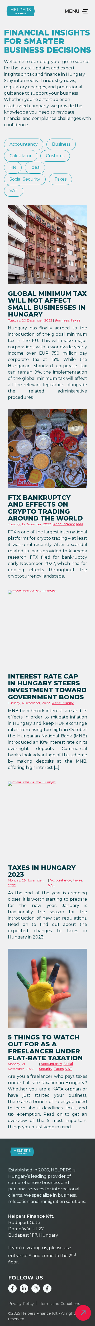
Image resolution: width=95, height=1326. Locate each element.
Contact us (83, 1313)
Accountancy (24, 144)
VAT (14, 190)
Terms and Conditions (60, 1303)
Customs (55, 156)
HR (13, 167)
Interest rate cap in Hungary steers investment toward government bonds (47, 686)
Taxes (60, 179)
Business (61, 144)
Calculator (21, 156)
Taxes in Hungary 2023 (42, 871)
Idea (35, 167)
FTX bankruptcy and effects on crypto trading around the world (45, 508)
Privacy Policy (21, 1303)
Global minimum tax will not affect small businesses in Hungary (47, 304)
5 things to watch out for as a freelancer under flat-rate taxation (45, 1047)
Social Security (25, 179)
